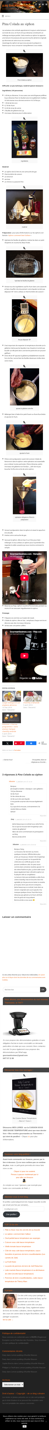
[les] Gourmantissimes (18, 5)
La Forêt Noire (10, 1262)
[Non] (46, 1421)
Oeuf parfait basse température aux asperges (22, 1238)
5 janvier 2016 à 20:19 (23, 819)
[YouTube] (42, 5)
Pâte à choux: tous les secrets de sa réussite (22, 1230)
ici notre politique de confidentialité (15, 1343)
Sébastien (12, 781)
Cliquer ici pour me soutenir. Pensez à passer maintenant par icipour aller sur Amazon (24, 1174)
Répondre (43, 816)
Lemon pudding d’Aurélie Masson (24, 1355)
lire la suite (8, 1320)
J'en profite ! (11, 1214)
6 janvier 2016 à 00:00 (28, 845)
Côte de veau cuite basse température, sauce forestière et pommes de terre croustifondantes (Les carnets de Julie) (25, 1254)
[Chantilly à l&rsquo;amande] (32, 696)
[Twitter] (39, 5)
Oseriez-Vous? (8, 760)
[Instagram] (46, 5)
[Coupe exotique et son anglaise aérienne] (11, 696)
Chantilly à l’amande (31, 703)
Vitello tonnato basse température (18, 1246)
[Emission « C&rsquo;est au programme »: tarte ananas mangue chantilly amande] (11, 717)
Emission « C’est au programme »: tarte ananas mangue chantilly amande (10, 727)
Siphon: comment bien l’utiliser (19, 235)
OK (42, 989)
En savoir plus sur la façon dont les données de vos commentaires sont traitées (23, 977)
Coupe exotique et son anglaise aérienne (11, 704)
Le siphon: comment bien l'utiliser (18, 1234)
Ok (25, 1426)
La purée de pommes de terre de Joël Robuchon (23, 1266)
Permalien (17, 750)
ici (29, 1136)
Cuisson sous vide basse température (19, 1242)
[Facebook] (35, 5)
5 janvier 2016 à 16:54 (24, 782)
